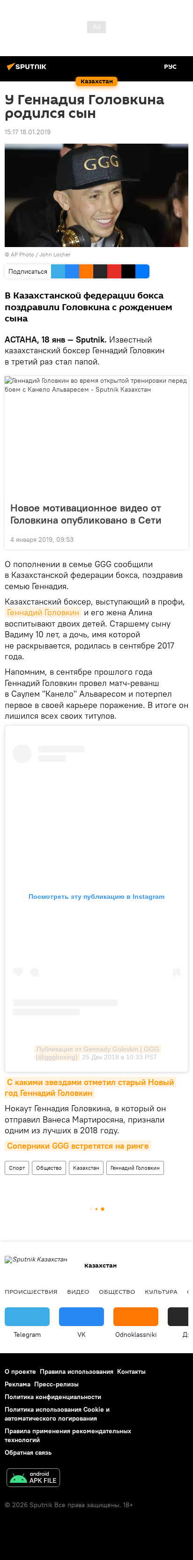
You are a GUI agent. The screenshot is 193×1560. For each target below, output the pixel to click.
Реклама (17, 1384)
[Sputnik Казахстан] (28, 70)
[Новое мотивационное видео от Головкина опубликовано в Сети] (96, 436)
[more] (177, 538)
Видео (78, 1291)
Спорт (17, 1167)
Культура (161, 1291)
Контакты (131, 1371)
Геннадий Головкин (43, 612)
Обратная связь (28, 1452)
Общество (49, 1167)
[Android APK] (33, 1478)
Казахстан (86, 1167)
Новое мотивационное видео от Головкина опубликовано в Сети (86, 514)
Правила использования (76, 1371)
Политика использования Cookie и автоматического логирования (57, 1413)
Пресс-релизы (56, 1384)
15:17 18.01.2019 (28, 132)
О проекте (20, 1371)
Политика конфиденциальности (53, 1396)
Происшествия (31, 1291)
